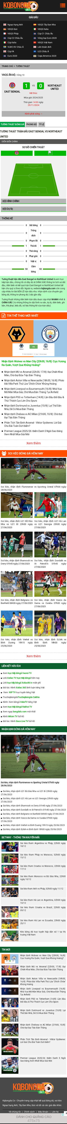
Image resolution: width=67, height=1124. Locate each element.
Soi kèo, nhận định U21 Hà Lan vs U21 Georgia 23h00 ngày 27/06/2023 (50, 524)
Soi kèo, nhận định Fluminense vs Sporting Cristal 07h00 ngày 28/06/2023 (33, 488)
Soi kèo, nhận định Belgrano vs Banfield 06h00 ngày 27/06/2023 (17, 601)
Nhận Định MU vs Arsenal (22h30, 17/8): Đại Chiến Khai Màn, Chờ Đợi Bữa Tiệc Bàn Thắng (33, 373)
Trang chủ (7, 66)
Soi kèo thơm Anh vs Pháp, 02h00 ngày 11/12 (41, 889)
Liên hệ (55, 1112)
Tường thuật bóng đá (12, 124)
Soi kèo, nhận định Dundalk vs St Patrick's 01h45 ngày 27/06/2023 (50, 563)
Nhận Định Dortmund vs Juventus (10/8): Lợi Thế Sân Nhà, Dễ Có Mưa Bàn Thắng (32, 407)
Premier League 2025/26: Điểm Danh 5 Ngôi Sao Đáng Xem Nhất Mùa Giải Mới (33, 433)
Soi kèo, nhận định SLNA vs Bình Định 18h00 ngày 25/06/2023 (50, 642)
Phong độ (31, 124)
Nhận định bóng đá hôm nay (18, 729)
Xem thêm (33, 443)
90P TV (12, 692)
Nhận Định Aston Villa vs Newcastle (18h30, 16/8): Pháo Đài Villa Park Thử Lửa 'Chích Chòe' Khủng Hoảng (34, 382)
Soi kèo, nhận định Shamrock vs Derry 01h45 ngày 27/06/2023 (17, 562)
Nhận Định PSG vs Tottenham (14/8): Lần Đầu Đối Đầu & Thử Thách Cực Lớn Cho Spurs (34, 399)
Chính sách (29, 1112)
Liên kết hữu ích (11, 666)
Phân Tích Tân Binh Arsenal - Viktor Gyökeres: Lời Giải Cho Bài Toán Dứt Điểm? (33, 424)
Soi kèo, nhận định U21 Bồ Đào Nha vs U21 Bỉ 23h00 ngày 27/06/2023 (17, 524)
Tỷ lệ (41, 124)
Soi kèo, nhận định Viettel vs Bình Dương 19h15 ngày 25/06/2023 (17, 642)
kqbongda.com (48, 288)
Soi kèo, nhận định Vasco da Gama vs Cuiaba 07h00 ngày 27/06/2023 (50, 603)
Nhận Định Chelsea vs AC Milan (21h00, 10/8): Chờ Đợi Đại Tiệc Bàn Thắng (33, 416)
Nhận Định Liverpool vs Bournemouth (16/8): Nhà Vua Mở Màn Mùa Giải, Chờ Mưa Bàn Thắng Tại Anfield (33, 390)
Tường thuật (23, 66)
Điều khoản (43, 1112)
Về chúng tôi (15, 1112)
